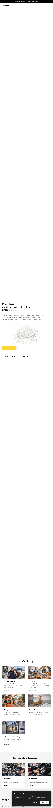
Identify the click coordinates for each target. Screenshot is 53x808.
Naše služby (24, 348)
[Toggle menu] (50, 5)
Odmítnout (35, 802)
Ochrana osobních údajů (27, 798)
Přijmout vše (44, 802)
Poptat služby (9, 348)
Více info (6, 690)
